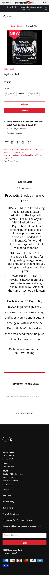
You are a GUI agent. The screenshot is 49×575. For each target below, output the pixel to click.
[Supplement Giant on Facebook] (5, 439)
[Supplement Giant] (24, 2)
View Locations (8, 485)
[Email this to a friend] (28, 142)
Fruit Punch (10, 94)
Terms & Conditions (11, 514)
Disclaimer (7, 495)
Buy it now (24, 111)
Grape (21, 94)
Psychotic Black (11, 74)
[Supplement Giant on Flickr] (15, 439)
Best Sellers (16, 149)
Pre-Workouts (24, 155)
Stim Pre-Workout (36, 155)
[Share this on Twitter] (12, 142)
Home (13, 26)
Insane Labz (9, 68)
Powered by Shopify (10, 553)
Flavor (6, 88)
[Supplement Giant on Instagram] (11, 439)
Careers (6, 489)
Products (20, 26)
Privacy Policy (8, 501)
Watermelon (33, 94)
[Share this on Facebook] (17, 142)
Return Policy (8, 507)
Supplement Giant (15, 550)
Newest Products (35, 149)
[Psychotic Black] (24, 47)
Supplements (19, 152)
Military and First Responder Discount (18, 520)
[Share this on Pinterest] (23, 142)
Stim (13, 152)
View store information (15, 133)
